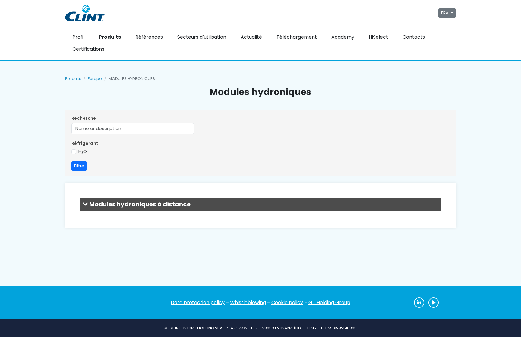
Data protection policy (198, 302)
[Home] (94, 302)
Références (149, 36)
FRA (445, 13)
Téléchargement (296, 36)
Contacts (414, 36)
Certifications (88, 49)
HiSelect (378, 36)
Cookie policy (287, 302)
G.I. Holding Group (329, 302)
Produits (110, 36)
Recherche (83, 118)
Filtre (79, 166)
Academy (342, 36)
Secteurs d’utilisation (201, 36)
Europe (95, 78)
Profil (78, 36)
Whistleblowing (248, 302)
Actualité (251, 36)
